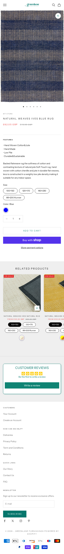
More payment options (32, 247)
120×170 (26, 190)
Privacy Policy (9, 441)
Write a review (32, 385)
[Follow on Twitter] (12, 520)
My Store (8, 114)
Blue (6, 210)
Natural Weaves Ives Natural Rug (22, 316)
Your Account (9, 413)
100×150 (10, 190)
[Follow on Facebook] (4, 520)
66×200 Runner (13, 197)
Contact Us (8, 475)
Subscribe (15, 514)
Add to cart (32, 230)
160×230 (42, 190)
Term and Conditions (13, 447)
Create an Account (12, 420)
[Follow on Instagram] (20, 520)
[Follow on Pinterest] (28, 520)
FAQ (5, 481)
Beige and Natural (22, 337)
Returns (7, 454)
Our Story (8, 469)
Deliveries (8, 435)
